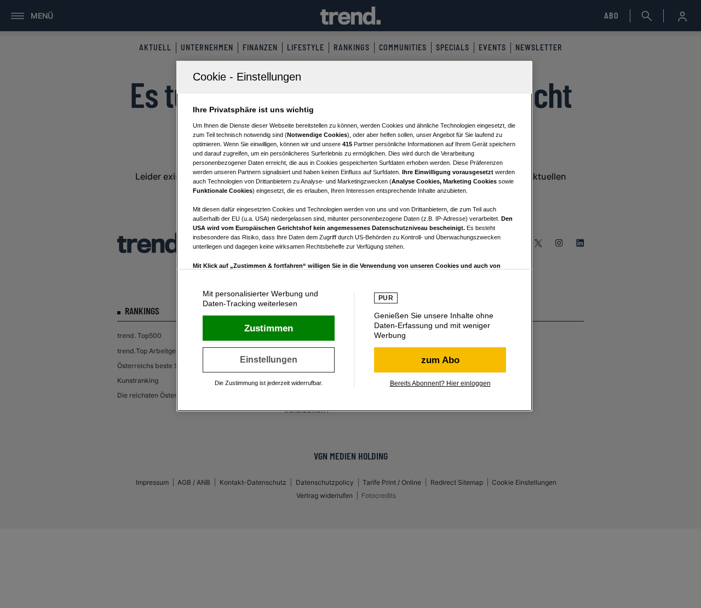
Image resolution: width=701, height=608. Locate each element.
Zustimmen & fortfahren (269, 328)
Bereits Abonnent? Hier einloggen (440, 383)
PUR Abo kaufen (440, 359)
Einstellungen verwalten (269, 359)
